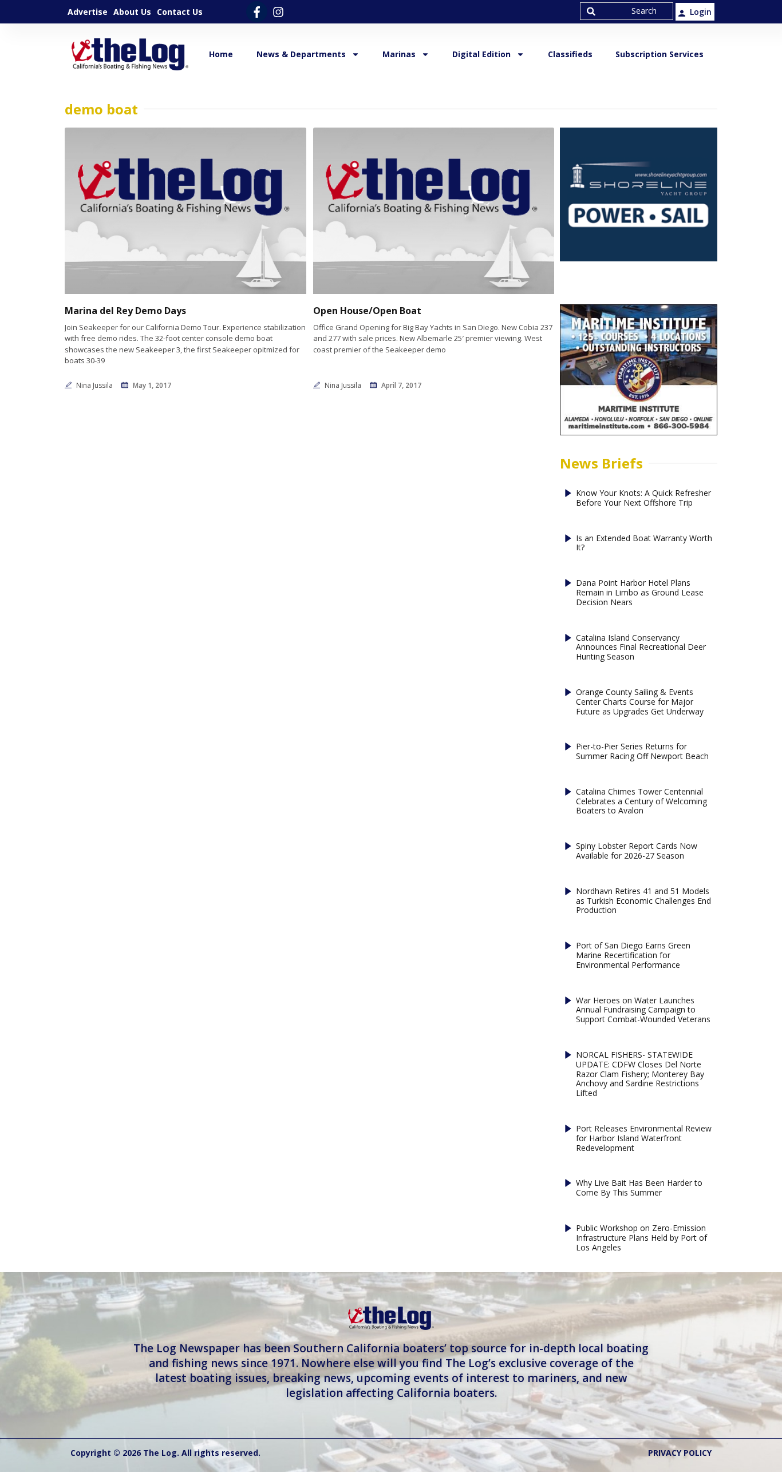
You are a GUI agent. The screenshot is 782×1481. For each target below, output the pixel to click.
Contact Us (180, 11)
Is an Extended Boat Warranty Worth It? (644, 543)
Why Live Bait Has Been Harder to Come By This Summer (639, 1188)
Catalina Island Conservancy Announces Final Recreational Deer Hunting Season (641, 647)
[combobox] (626, 11)
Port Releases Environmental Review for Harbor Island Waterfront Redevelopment (644, 1138)
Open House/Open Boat (367, 310)
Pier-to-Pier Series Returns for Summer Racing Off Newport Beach (642, 751)
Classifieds (570, 54)
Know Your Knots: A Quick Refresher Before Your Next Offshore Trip (643, 498)
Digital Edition (481, 54)
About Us (132, 11)
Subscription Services (659, 54)
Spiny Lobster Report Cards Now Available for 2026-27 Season (636, 851)
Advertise (88, 11)
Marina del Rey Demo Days (125, 310)
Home (221, 54)
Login (701, 11)
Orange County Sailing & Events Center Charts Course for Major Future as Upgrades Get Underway (640, 702)
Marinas (399, 54)
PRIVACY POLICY (680, 1452)
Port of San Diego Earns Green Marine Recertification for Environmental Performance (633, 955)
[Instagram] (278, 11)
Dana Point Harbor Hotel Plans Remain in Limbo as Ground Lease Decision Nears (640, 592)
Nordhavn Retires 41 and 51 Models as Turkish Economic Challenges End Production (643, 901)
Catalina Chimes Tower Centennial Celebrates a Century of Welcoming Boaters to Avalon (641, 801)
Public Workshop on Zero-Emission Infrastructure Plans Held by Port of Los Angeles (641, 1238)
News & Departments (301, 54)
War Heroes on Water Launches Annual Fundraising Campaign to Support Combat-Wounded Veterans (643, 1010)
